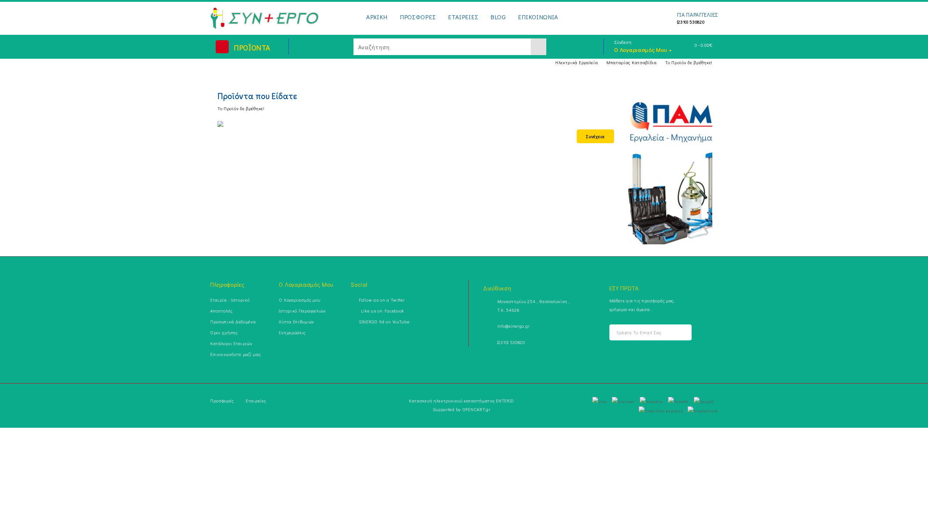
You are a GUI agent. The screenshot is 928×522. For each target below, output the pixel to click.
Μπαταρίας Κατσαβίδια (631, 62)
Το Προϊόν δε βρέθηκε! (688, 62)
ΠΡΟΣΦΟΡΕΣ (418, 17)
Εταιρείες (256, 400)
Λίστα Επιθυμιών (296, 321)
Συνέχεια (595, 136)
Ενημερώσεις (292, 332)
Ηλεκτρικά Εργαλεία (576, 62)
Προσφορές (221, 400)
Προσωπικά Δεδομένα (233, 321)
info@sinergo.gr (513, 326)
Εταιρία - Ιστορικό (230, 300)
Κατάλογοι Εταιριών (231, 343)
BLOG (498, 17)
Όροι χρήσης (224, 332)
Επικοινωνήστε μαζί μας (235, 354)
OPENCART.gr (476, 409)
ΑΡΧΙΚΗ (377, 17)
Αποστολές (221, 311)
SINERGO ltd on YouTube (384, 321)
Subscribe (676, 332)
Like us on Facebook (381, 311)
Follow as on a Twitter (382, 300)
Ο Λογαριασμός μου (299, 300)
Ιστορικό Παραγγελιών (302, 311)
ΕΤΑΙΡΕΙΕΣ (463, 17)
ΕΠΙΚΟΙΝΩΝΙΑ (538, 17)
